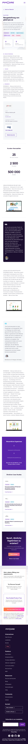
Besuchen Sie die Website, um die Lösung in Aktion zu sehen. (14, 463)
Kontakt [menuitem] (7, 704)
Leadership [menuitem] (7, 640)
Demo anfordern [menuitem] (9, 707)
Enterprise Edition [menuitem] (9, 657)
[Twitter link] (12, 735)
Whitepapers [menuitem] (8, 684)
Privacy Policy (14, 732)
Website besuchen (11, 135)
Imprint (23, 738)
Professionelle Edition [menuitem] (10, 660)
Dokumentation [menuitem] (9, 697)
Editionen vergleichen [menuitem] (10, 662)
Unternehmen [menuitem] (9, 634)
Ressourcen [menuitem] (8, 675)
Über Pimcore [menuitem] (8, 637)
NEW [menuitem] (6, 671)
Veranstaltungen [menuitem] (9, 687)
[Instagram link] (16, 735)
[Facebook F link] (9, 735)
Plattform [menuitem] (8, 651)
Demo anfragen (14, 554)
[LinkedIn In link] (19, 735)
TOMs (25, 740)
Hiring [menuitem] (8, 646)
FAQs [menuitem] (6, 690)
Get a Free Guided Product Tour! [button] (14, 609)
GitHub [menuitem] (7, 700)
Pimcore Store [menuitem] (8, 668)
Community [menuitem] (8, 694)
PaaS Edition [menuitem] (8, 654)
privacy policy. (19, 618)
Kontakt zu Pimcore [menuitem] (10, 711)
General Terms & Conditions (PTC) (16, 740)
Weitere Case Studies (14, 558)
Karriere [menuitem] (7, 642)
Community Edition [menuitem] (9, 665)
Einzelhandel (8, 116)
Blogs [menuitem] (6, 681)
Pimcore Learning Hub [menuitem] (10, 678)
